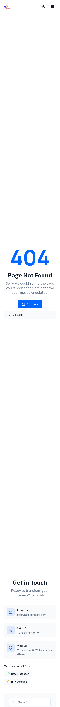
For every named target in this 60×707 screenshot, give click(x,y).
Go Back (18, 315)
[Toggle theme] (44, 7)
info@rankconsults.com (31, 615)
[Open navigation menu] (52, 6)
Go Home (32, 304)
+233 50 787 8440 (28, 632)
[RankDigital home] (7, 6)
